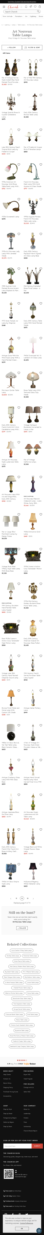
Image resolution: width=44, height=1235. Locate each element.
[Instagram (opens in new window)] (6, 1214)
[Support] (39, 1230)
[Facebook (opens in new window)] (13, 1214)
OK (22, 1228)
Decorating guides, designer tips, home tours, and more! (20, 1156)
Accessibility (7, 1096)
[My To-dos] (26, 6)
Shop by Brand (7, 1113)
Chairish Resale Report (30, 1131)
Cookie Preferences (26, 1223)
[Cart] (39, 6)
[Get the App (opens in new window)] (8, 1174)
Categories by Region (9, 1118)
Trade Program (28, 1079)
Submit (37, 1146)
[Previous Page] (11, 898)
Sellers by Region (8, 1122)
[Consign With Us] (30, 6)
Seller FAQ (27, 1092)
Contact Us (6, 1079)
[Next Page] (33, 898)
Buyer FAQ (27, 1074)
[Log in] (21, 7)
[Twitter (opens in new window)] (26, 1214)
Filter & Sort (34, 47)
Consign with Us (29, 1087)
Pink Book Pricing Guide (10, 1092)
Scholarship (27, 1126)
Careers (26, 1118)
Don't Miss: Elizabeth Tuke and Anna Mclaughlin (22, 1)
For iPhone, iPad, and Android (12, 1165)
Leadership (27, 1113)
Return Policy (7, 1083)
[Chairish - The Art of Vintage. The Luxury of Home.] (13, 7)
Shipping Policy (8, 1087)
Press (25, 1122)
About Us (26, 1109)
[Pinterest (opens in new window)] (20, 1214)
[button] (4, 7)
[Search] (38, 12)
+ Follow (12, 47)
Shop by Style (7, 1109)
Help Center (7, 1074)
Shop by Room (7, 1126)
